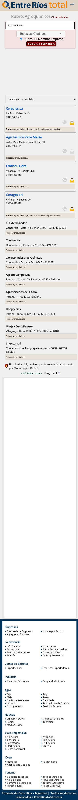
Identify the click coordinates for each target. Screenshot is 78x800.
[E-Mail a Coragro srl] (72, 210)
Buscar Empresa (41, 43)
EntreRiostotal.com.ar (48, 797)
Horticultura (13, 746)
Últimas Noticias (15, 719)
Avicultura (48, 737)
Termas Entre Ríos (52, 776)
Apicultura (12, 737)
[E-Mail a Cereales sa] (72, 124)
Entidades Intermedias (55, 649)
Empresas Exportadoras (56, 668)
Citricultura (13, 740)
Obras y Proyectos (53, 655)
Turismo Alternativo (53, 782)
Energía (11, 655)
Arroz (46, 697)
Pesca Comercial (16, 749)
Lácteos (11, 703)
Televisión (48, 722)
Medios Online (15, 725)
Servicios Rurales (52, 706)
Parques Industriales (54, 681)
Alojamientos (14, 779)
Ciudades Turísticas (17, 776)
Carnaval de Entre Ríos (19, 782)
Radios (10, 722)
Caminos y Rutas (51, 652)
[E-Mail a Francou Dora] (72, 181)
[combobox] (40, 34)
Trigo (45, 694)
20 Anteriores (32, 373)
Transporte (13, 649)
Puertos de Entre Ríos (18, 652)
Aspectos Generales (18, 681)
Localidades (49, 646)
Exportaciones (14, 668)
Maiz (9, 697)
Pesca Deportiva (51, 785)
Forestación (13, 743)
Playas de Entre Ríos (53, 779)
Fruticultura (49, 743)
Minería (47, 746)
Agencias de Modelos (18, 764)
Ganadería (48, 700)
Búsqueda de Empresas (20, 631)
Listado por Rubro (52, 631)
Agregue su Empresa (18, 634)
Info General (13, 646)
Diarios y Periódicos (53, 719)
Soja (9, 694)
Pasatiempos (50, 761)
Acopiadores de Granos (56, 703)
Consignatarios (15, 706)
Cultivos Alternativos (18, 700)
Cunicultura (49, 740)
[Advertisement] (40, 74)
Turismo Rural (14, 785)
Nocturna (12, 761)
